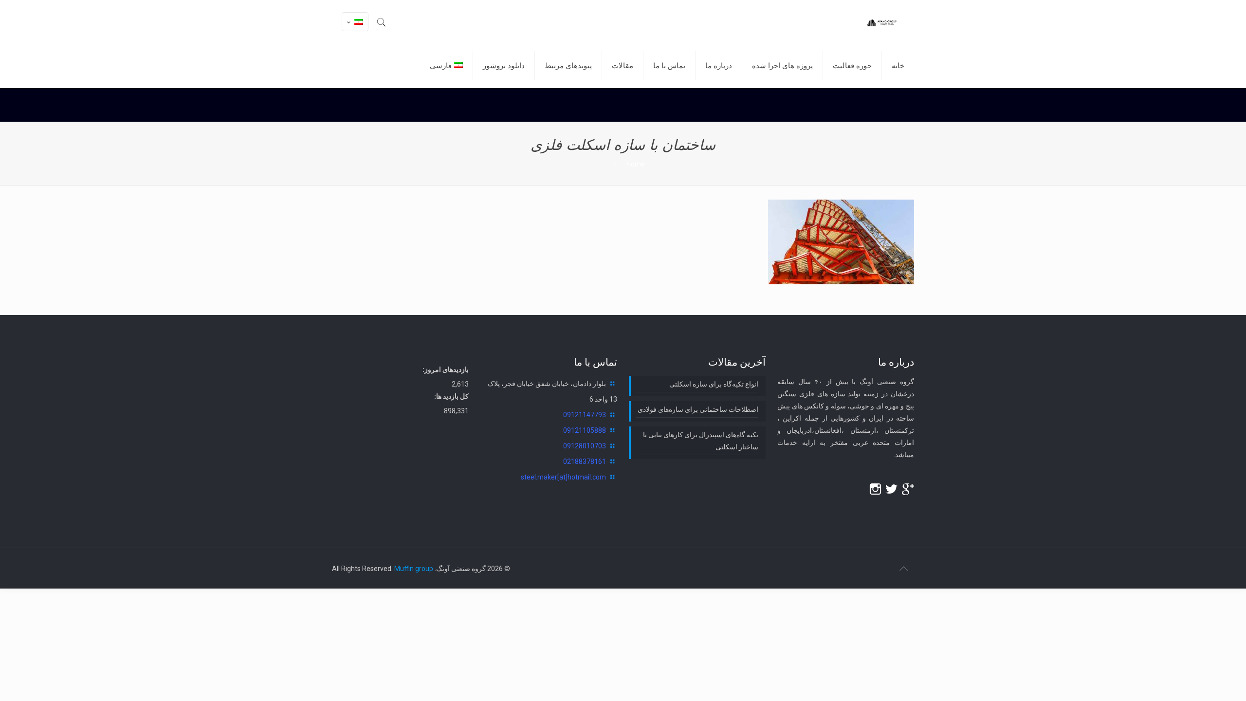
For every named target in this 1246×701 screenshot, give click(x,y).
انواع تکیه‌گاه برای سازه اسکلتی (713, 384)
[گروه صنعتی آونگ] (881, 22)
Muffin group (413, 568)
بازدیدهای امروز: (445, 369)
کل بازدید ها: (451, 396)
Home (635, 164)
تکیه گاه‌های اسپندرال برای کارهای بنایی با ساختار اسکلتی (700, 441)
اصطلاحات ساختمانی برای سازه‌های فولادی (698, 409)
